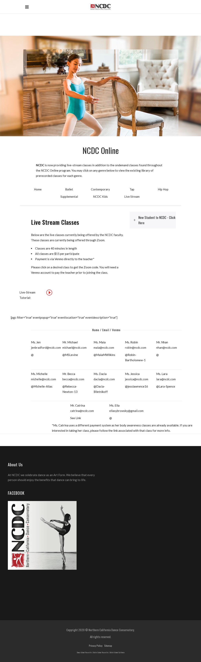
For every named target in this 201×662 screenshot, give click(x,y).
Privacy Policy (95, 645)
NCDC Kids (100, 196)
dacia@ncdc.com (104, 379)
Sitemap (108, 645)
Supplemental (69, 196)
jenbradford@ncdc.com (46, 347)
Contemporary (100, 189)
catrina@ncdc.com (82, 410)
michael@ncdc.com (74, 347)
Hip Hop (163, 189)
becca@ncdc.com (73, 379)
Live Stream (132, 196)
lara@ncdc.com (166, 379)
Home (38, 189)
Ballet (69, 189)
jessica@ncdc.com (136, 379)
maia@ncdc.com (104, 347)
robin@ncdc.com (135, 347)
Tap (132, 189)
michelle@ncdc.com (43, 379)
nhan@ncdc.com (166, 347)
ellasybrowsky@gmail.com (126, 410)
